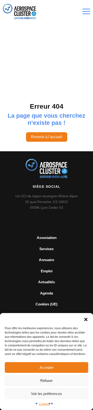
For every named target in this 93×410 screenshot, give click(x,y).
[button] (85, 319)
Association (47, 238)
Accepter (47, 367)
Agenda (46, 293)
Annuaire (46, 260)
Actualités (46, 282)
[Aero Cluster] (19, 11)
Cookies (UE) (46, 304)
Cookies (44, 404)
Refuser (46, 381)
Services (46, 249)
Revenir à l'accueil (46, 137)
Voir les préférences (46, 394)
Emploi (46, 271)
